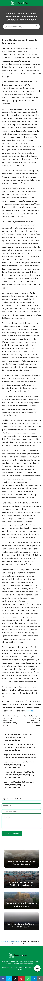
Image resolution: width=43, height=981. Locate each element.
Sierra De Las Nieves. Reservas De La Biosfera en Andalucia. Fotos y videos (11, 720)
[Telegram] (34, 978)
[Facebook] (3, 978)
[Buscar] (36, 26)
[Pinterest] (21, 978)
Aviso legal (5, 967)
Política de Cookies (31, 967)
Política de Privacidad (17, 967)
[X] (15, 978)
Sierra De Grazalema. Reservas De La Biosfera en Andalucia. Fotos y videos (32, 720)
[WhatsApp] (28, 978)
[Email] (40, 978)
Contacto (19, 969)
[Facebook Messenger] (9, 978)
